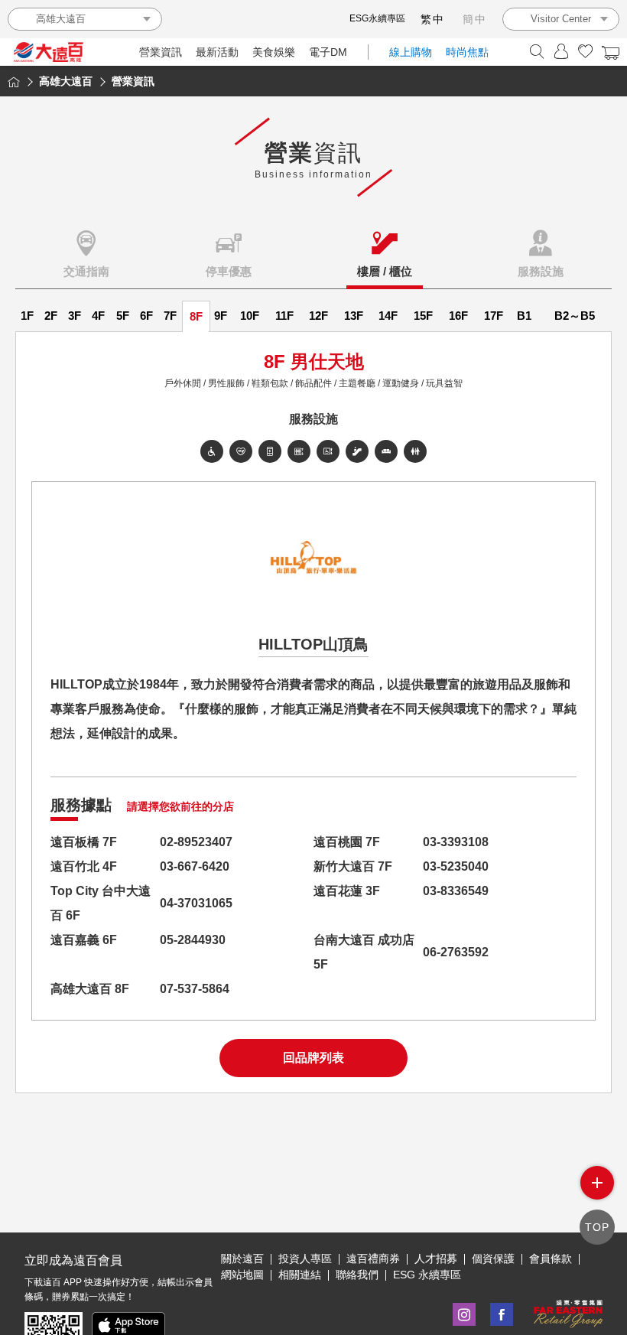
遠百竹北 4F (83, 866)
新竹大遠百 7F (353, 866)
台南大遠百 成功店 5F (364, 952)
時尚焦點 (467, 52)
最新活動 (217, 52)
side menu (597, 1183)
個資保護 (493, 1258)
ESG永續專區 (377, 18)
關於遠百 (242, 1258)
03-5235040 (456, 866)
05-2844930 (193, 939)
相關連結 (299, 1274)
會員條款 (550, 1258)
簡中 (475, 19)
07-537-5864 (194, 988)
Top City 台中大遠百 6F (100, 903)
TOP (597, 1227)
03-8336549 (456, 890)
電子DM (328, 52)
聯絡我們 (357, 1274)
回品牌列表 (313, 1057)
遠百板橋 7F (83, 841)
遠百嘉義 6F (83, 939)
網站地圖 (242, 1274)
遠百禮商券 (373, 1258)
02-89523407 (196, 841)
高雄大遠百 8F (89, 988)
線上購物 (410, 52)
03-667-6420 (194, 866)
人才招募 (435, 1258)
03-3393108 (456, 841)
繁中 (433, 19)
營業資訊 (160, 52)
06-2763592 (456, 952)
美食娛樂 (273, 52)
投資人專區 (305, 1258)
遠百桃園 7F (347, 841)
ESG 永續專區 (427, 1274)
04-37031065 (196, 903)
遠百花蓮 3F (347, 890)
